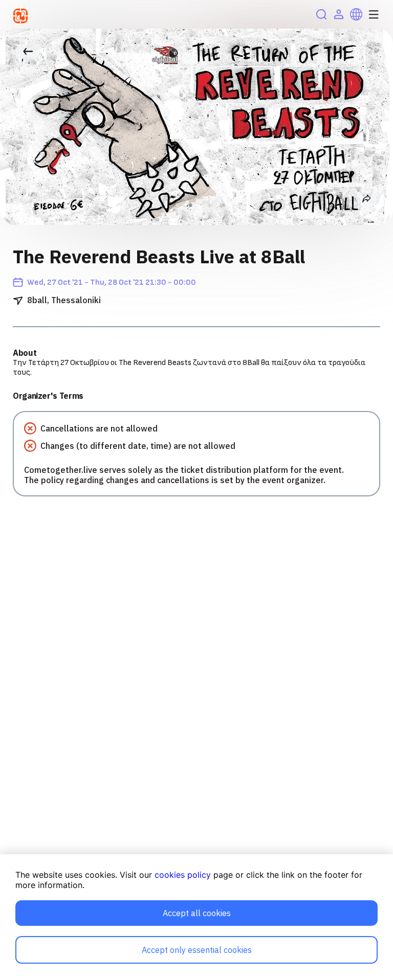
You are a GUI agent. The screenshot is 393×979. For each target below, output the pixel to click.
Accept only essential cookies (197, 950)
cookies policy (183, 875)
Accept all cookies (197, 913)
